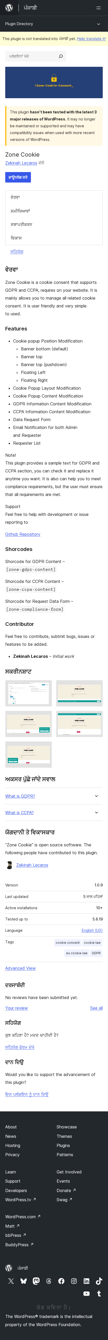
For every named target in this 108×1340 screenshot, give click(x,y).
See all (96, 1008)
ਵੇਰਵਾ (15, 197)
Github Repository (22, 534)
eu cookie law (77, 953)
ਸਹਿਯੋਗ (16, 251)
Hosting (12, 1145)
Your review (16, 1008)
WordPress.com (23, 1216)
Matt (12, 1226)
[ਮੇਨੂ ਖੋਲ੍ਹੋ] (99, 8)
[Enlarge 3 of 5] (44, 717)
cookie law (92, 943)
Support (12, 1181)
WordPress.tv (20, 1199)
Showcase (67, 1126)
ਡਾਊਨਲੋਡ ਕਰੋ (18, 177)
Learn (10, 1171)
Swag (65, 1199)
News (10, 1136)
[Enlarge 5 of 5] (44, 748)
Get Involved (69, 1171)
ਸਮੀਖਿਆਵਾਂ (20, 211)
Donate (66, 1190)
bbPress (15, 1235)
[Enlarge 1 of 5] (44, 687)
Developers (16, 1190)
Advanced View (20, 968)
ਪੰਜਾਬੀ (23, 1268)
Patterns (65, 1154)
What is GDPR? (20, 796)
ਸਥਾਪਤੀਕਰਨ (21, 224)
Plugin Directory (19, 23)
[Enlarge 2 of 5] (95, 687)
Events (63, 1181)
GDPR (96, 953)
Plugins (63, 1145)
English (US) (92, 930)
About (11, 1126)
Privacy (12, 1154)
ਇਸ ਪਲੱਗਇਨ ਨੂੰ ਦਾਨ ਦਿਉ (26, 1094)
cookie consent (68, 943)
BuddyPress (19, 1244)
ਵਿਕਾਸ (16, 238)
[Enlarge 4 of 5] (95, 717)
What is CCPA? (19, 812)
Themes (64, 1136)
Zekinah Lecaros (21, 163)
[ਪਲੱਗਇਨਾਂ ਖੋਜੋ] (61, 56)
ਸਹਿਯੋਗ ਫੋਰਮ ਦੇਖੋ (19, 1047)
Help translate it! (91, 38)
